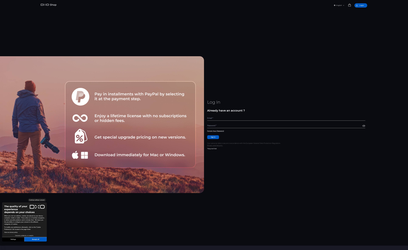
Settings (13, 239)
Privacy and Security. (215, 145)
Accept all (35, 239)
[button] (3, 247)
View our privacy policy (11, 232)
